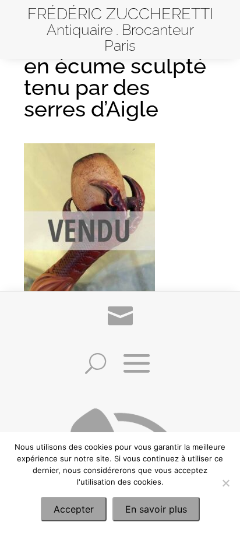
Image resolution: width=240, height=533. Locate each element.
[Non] (225, 483)
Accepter (74, 509)
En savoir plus (156, 509)
